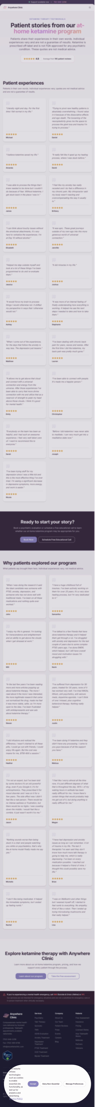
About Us (59, 1018)
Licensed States (82, 1030)
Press (57, 1030)
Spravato (38, 1026)
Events (57, 1034)
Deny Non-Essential (50, 1084)
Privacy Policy (16, 1099)
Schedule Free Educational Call (56, 539)
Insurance (79, 1022)
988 (55, 994)
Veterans (79, 1048)
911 (83, 994)
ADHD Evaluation (41, 1034)
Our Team (59, 1022)
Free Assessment (82, 1018)
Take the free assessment (63, 976)
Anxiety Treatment (42, 1038)
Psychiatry (39, 1018)
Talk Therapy (40, 1022)
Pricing (78, 1026)
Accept (33, 1084)
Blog (57, 1042)
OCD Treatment (41, 1052)
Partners (79, 1044)
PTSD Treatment (41, 1048)
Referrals (79, 1040)
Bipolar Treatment (42, 1056)
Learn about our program (31, 976)
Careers (58, 1038)
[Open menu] (90, 7)
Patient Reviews (61, 1026)
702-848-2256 (60, 2)
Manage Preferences (74, 1084)
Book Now (28, 539)
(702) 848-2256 (9, 1039)
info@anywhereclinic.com (13, 1046)
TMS (36, 1030)
